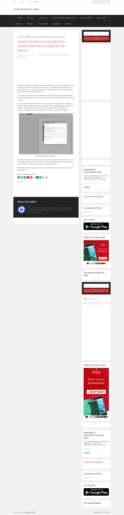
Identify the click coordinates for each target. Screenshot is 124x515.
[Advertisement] (80, 9)
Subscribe (86, 187)
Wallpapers (36, 2)
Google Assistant (86, 18)
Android (20, 18)
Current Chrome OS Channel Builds (63, 18)
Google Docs (47, 55)
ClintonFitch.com (26, 9)
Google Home (101, 18)
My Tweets (87, 212)
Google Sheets (56, 55)
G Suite (28, 35)
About (29, 2)
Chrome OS (43, 18)
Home (14, 2)
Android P (30, 18)
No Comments (22, 57)
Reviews (30, 24)
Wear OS (18, 24)
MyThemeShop (105, 512)
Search (96, 38)
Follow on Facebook (93, 197)
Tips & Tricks (43, 24)
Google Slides (65, 55)
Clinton (21, 55)
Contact (22, 2)
